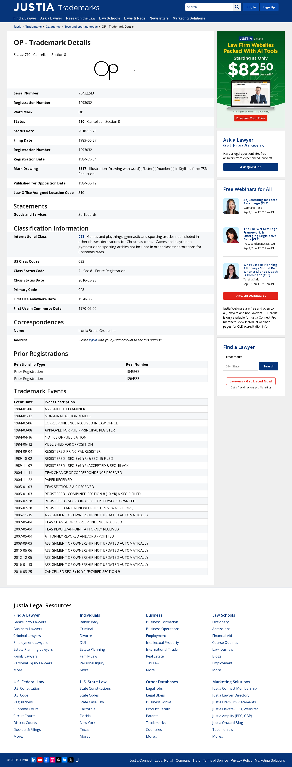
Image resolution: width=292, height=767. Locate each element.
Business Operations (163, 628)
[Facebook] (46, 760)
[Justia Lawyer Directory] (77, 760)
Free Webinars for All (247, 189)
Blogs (216, 656)
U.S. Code (20, 695)
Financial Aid (222, 635)
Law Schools (109, 18)
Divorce (86, 635)
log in (93, 340)
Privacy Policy (241, 760)
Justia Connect (141, 760)
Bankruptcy (89, 622)
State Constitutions (95, 688)
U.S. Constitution (26, 688)
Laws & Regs (135, 18)
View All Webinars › (251, 296)
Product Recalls (158, 709)
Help (196, 760)
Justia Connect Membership (234, 688)
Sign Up (269, 7)
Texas (84, 729)
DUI (83, 642)
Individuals (90, 615)
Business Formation (162, 622)
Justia (17, 26)
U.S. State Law (93, 681)
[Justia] (33, 7)
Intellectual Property (162, 642)
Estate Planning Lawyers (33, 649)
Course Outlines (225, 642)
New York (87, 722)
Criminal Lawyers (27, 635)
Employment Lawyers (30, 642)
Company (183, 760)
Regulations (23, 702)
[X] (71, 760)
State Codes (89, 695)
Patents (152, 715)
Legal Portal (164, 760)
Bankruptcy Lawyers (29, 622)
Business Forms (158, 702)
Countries (154, 729)
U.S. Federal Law (28, 681)
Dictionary (220, 622)
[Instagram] (52, 760)
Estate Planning (92, 649)
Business (154, 615)
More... (18, 670)
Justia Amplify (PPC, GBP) (232, 715)
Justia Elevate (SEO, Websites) (236, 709)
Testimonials (222, 729)
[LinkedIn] (33, 760)
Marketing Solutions (189, 18)
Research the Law (80, 18)
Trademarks (33, 26)
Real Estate (155, 656)
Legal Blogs (155, 695)
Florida (85, 715)
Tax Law (152, 663)
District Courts (25, 722)
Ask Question (250, 167)
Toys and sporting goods (81, 26)
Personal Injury (92, 663)
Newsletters (159, 18)
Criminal (86, 628)
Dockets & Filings (27, 729)
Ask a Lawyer (51, 18)
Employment (156, 635)
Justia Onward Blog (227, 722)
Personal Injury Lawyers (32, 663)
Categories (53, 26)
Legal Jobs (154, 688)
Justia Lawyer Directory (230, 695)
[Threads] (58, 760)
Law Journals (222, 649)
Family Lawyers (25, 656)
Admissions (221, 628)
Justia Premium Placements (234, 702)
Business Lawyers (27, 628)
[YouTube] (40, 760)
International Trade (162, 649)
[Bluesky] (64, 760)
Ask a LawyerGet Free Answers (243, 142)
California (87, 709)
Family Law (88, 656)
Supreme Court (25, 709)
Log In (251, 7)
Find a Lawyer (24, 18)
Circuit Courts (24, 715)
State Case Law (92, 702)
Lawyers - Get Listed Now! (251, 381)
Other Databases (162, 681)
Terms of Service (215, 760)
